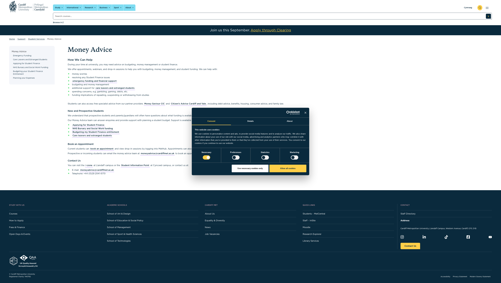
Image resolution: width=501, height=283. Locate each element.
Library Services (311, 240)
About (128, 7)
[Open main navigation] (487, 7)
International (72, 7)
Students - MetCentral (314, 213)
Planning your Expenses (24, 78)
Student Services (36, 39)
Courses (13, 213)
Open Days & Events (19, 234)
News (208, 227)
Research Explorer (312, 234)
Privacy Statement (460, 276)
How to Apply (16, 220)
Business (104, 7)
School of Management (119, 227)
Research (89, 7)
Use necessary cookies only (250, 168)
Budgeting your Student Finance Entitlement (28, 72)
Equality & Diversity (215, 220)
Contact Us (410, 245)
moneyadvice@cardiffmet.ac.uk (157, 153)
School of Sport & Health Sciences (124, 234)
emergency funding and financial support (95, 80)
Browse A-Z (58, 22)
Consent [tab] (211, 121)
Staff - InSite (309, 220)
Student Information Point (135, 165)
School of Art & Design (118, 213)
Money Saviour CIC (154, 103)
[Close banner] (305, 113)
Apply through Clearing (271, 30)
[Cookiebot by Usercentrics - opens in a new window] (288, 113)
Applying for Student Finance (26, 63)
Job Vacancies (212, 234)
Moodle (306, 227)
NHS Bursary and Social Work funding (93, 128)
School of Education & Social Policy (125, 220)
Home (12, 39)
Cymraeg (468, 7)
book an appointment (102, 148)
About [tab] (290, 121)
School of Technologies (119, 240)
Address (405, 220)
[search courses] (488, 16)
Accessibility (445, 276)
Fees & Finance (17, 227)
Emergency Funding (22, 55)
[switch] (236, 157)
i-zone (89, 165)
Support (21, 39)
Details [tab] (250, 121)
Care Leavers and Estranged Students (30, 59)
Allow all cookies (288, 168)
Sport (116, 7)
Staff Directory (408, 213)
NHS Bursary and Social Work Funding (30, 67)
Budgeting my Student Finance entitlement (96, 132)
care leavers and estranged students (115, 88)
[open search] (479, 7)
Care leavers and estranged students (92, 135)
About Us (210, 213)
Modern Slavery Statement (480, 276)
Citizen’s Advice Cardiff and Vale (188, 103)
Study (57, 7)
